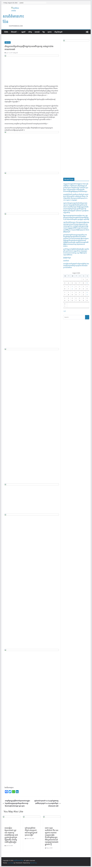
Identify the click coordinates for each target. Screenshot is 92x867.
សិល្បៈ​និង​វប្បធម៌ (58, 32)
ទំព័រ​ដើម (6, 32)
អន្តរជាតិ (23, 32)
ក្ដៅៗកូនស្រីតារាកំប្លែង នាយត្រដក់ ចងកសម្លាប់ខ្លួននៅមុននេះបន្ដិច (31, 831)
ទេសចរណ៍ (37, 32)
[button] (18, 32)
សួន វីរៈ (16, 52)
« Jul (64, 311)
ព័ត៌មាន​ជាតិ (14, 32)
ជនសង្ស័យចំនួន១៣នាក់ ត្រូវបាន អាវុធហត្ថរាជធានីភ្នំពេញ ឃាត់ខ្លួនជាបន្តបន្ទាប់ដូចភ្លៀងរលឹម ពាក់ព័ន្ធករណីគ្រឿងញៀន (11, 835)
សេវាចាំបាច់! (66, 261)
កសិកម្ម (30, 32)
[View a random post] (87, 32)
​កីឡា (43, 32)
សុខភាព (50, 32)
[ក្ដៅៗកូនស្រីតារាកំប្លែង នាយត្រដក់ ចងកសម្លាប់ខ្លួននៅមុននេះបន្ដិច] (31, 817)
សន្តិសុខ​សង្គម (7, 42)
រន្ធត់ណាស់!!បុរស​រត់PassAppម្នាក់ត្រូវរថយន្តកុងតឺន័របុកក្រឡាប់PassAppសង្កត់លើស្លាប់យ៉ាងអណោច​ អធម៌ (46, 803)
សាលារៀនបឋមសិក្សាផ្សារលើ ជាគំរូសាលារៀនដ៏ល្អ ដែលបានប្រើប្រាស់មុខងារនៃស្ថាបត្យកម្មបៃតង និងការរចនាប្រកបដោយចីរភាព (76, 265)
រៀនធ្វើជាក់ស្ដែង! (67, 258)
